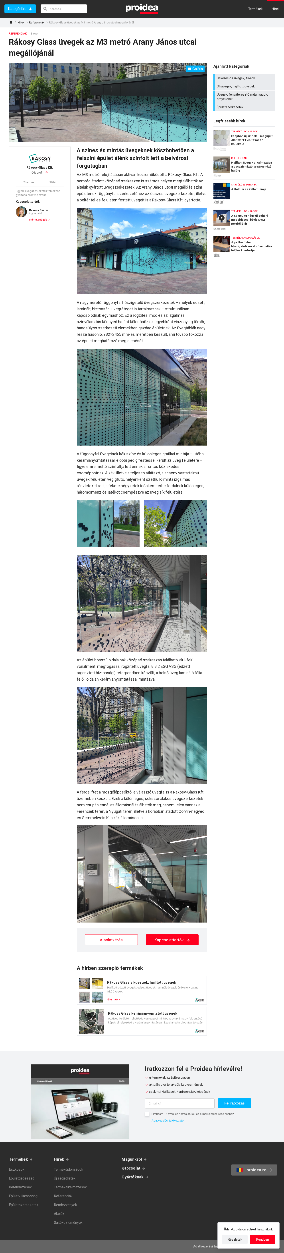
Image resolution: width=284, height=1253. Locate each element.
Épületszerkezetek (245, 107)
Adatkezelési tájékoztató (168, 1120)
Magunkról (132, 1159)
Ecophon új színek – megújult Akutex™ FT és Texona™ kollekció (244, 139)
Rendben (262, 1239)
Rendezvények (65, 1205)
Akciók (59, 1214)
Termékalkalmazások (70, 1187)
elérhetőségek (38, 219)
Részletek (235, 1239)
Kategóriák (17, 9)
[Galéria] (108, 140)
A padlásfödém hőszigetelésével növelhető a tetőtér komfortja (244, 246)
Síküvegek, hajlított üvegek (245, 86)
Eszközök (16, 1169)
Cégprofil (40, 170)
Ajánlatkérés (111, 939)
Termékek (18, 1159)
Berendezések (20, 1187)
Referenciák (36, 22)
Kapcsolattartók (169, 939)
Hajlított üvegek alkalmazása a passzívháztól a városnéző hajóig (244, 165)
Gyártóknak (133, 1177)
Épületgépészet (21, 1178)
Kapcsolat (131, 1168)
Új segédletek (64, 1178)
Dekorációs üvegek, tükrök (245, 78)
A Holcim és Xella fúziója (244, 192)
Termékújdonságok (68, 1169)
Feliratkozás (234, 1103)
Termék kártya (142, 990)
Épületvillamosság (23, 1196)
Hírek (21, 22)
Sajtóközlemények (68, 1222)
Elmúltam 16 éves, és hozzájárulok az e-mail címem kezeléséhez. (193, 1114)
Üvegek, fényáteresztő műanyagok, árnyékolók (245, 97)
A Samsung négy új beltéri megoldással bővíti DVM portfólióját (244, 218)
